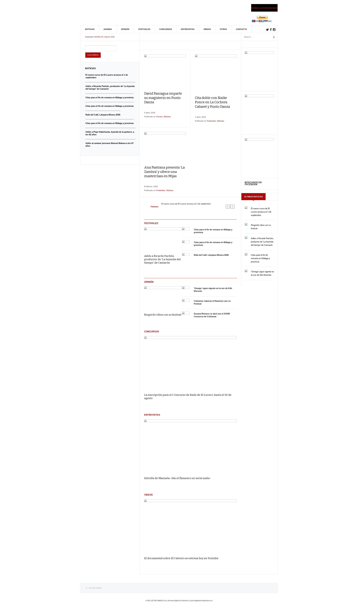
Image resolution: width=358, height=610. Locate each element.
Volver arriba (95, 588)
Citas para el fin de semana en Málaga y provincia (260, 258)
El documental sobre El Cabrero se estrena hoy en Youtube (181, 558)
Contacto (241, 29)
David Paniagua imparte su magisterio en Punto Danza (163, 98)
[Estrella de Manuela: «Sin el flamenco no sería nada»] (190, 446)
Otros (223, 29)
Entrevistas (187, 29)
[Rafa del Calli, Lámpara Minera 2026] (186, 256)
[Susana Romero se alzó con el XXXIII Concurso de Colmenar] (186, 315)
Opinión (125, 29)
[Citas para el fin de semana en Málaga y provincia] (186, 231)
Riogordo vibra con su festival (162, 314)
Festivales (144, 29)
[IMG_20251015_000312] (259, 53)
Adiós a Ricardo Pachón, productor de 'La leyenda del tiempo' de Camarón (162, 259)
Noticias (89, 29)
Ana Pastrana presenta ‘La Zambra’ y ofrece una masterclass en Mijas (164, 171)
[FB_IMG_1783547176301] (259, 140)
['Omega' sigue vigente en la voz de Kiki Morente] (186, 290)
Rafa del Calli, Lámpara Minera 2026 (211, 255)
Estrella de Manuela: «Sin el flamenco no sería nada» (177, 478)
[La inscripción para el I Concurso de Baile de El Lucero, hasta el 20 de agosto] (190, 363)
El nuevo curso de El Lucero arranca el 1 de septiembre (186, 204)
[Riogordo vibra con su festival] (163, 297)
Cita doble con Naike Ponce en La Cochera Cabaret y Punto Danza (212, 102)
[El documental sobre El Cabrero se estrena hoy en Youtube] (190, 526)
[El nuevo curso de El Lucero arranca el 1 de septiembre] (246, 207)
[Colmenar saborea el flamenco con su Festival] (186, 302)
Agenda (107, 29)
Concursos (165, 29)
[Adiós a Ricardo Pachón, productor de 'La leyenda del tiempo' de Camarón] (163, 239)
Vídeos (207, 29)
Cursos (159, 116)
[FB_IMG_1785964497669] (259, 96)
